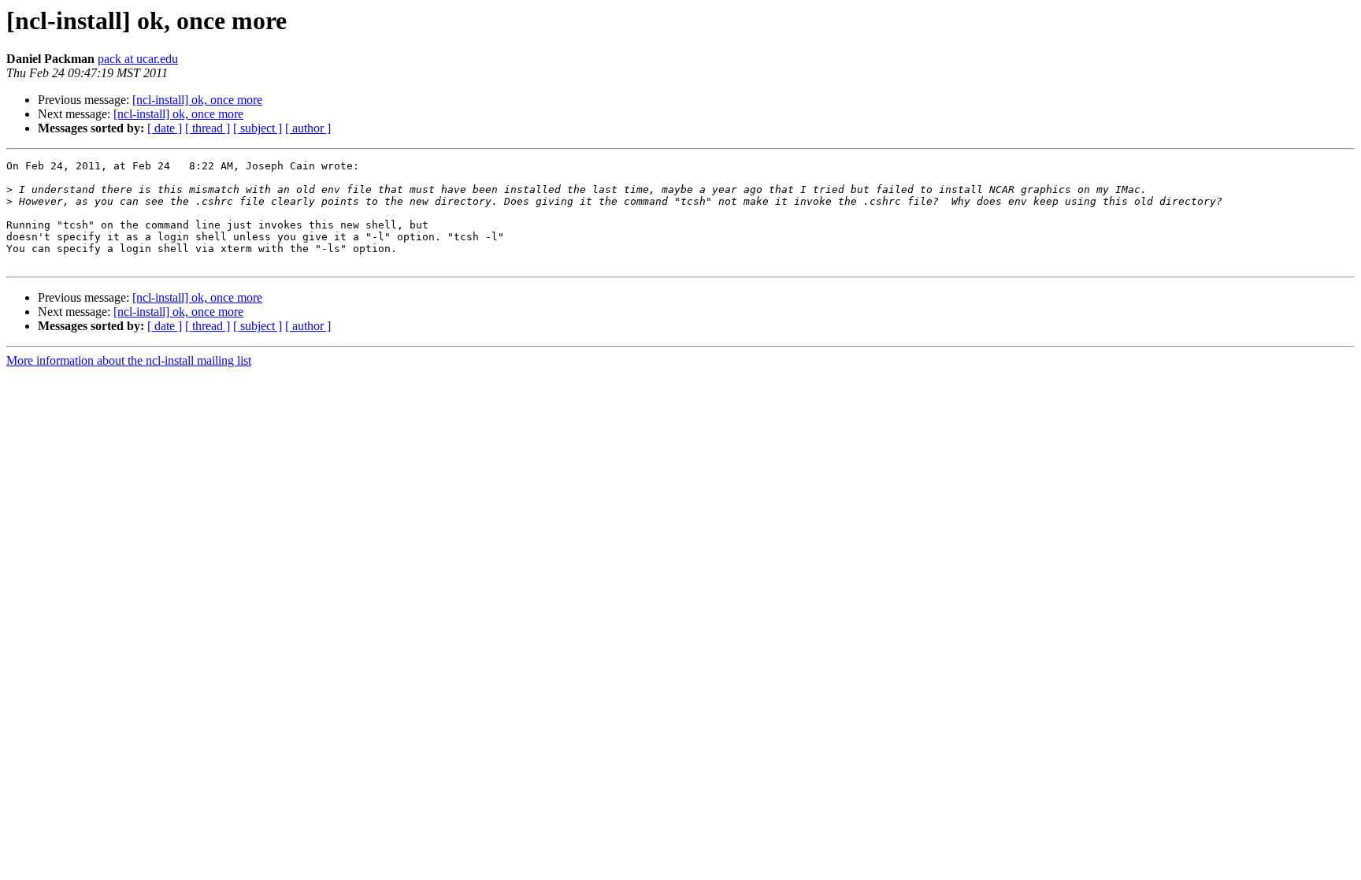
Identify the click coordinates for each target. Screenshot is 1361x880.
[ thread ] (207, 128)
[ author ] (308, 128)
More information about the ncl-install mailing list (128, 360)
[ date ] (164, 128)
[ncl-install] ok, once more (197, 99)
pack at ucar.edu (138, 58)
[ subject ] (257, 128)
